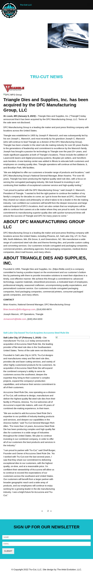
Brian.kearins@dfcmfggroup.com (19, 309)
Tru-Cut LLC (26, 5)
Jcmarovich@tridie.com (14, 319)
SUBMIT (8, 551)
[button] (89, 4)
